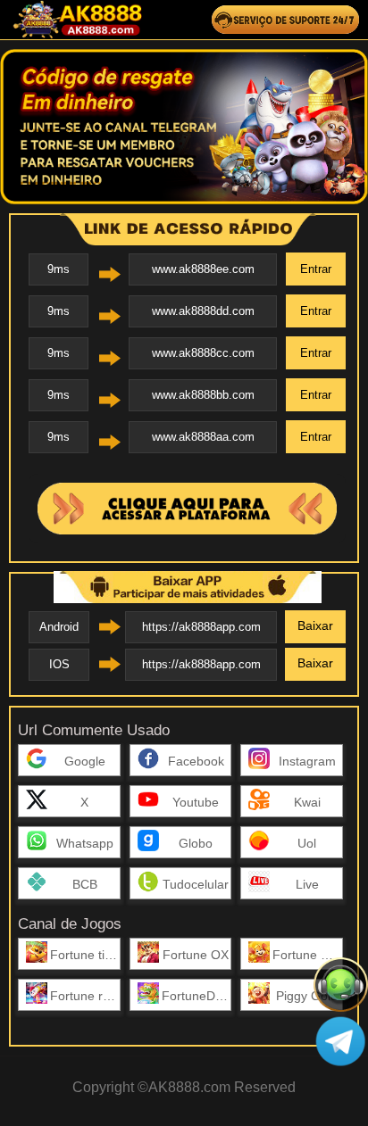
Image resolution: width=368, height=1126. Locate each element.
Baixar (315, 625)
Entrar (315, 269)
